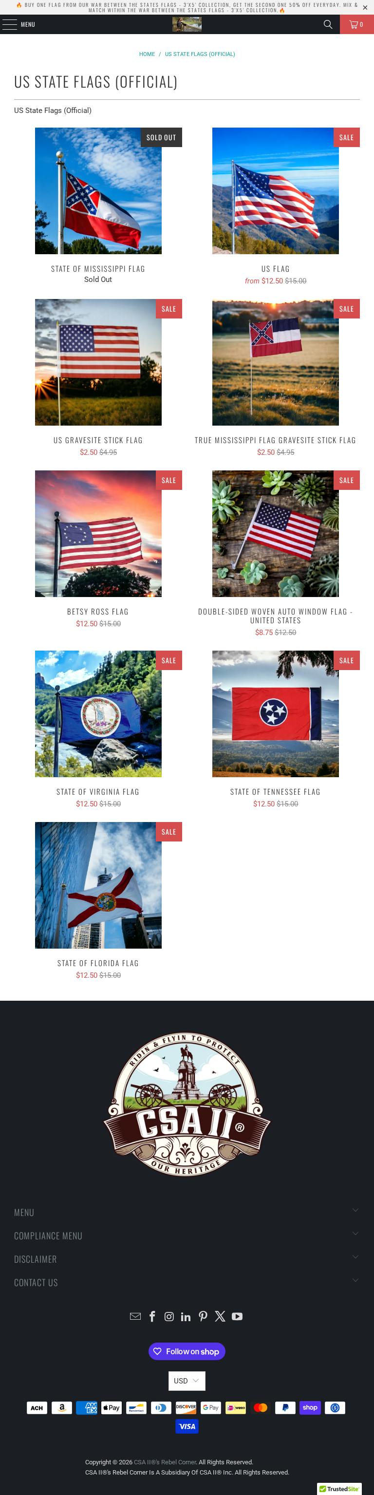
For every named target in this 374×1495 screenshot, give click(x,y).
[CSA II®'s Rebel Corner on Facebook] (153, 1317)
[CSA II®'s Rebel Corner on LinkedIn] (186, 1317)
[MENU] (4, 24)
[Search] (328, 24)
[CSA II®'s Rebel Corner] (187, 24)
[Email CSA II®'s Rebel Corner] (136, 1317)
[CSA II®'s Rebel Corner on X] (220, 1317)
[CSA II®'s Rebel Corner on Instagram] (169, 1317)
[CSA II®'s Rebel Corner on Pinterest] (203, 1317)
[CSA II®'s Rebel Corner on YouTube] (237, 1317)
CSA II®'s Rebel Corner (165, 1462)
